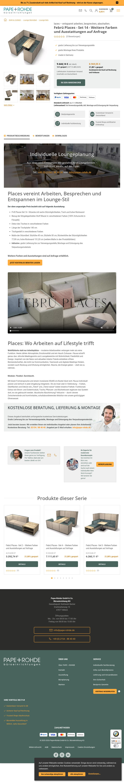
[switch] (116, 745)
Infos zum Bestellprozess (103, 670)
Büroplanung (105, 464)
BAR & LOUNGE (15, 20)
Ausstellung (63, 675)
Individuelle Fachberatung (71, 123)
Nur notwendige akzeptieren (52, 774)
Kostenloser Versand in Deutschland (104, 114)
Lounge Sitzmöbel (30, 20)
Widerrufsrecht (35, 747)
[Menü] (120, 731)
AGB (46, 747)
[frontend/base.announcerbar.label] (117, 3)
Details (22, 564)
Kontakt (61, 670)
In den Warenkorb (71, 82)
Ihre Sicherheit (99, 679)
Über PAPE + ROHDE (66, 665)
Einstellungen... (94, 774)
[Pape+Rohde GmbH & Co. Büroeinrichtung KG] (18, 11)
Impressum (69, 747)
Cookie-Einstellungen (86, 747)
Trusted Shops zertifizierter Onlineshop (106, 123)
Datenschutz (57, 747)
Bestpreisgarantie (68, 114)
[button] (85, 10)
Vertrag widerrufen (105, 691)
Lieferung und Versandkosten (105, 675)
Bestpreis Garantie (100, 684)
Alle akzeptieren (76, 774)
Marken (61, 684)
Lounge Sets (43, 20)
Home (5, 20)
